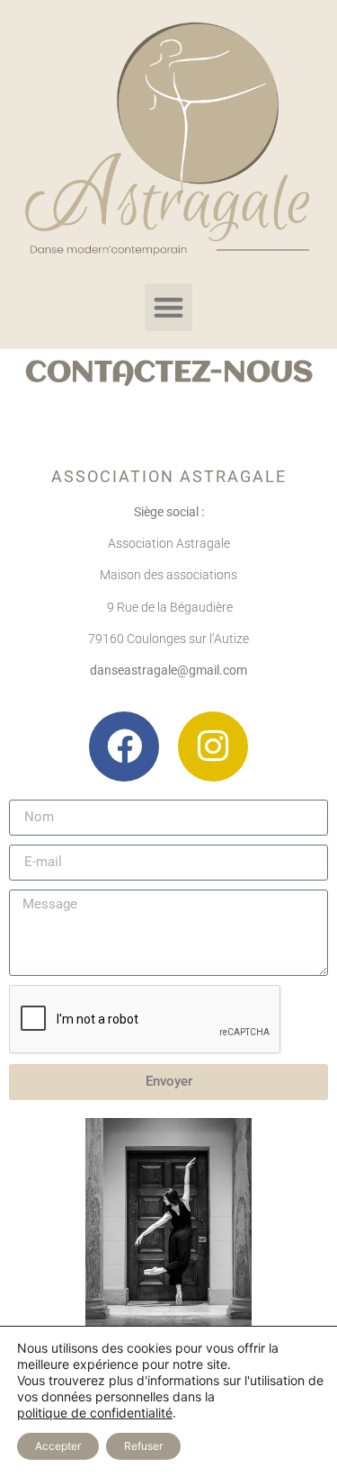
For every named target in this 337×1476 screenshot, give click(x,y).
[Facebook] (124, 746)
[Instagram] (213, 746)
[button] (168, 307)
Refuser (143, 1446)
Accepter (58, 1446)
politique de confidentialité (95, 1412)
